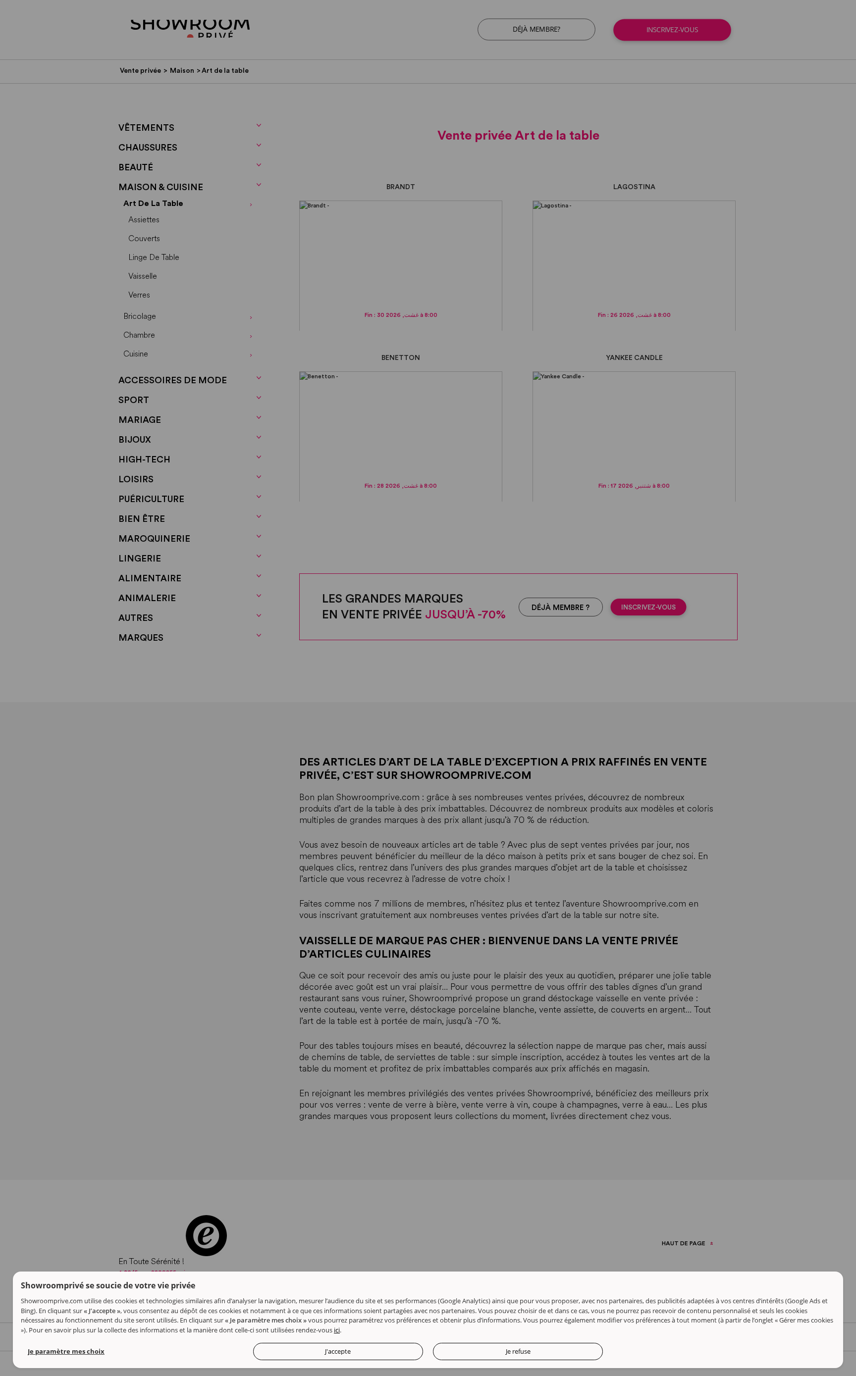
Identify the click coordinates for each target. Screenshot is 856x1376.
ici (337, 1329)
